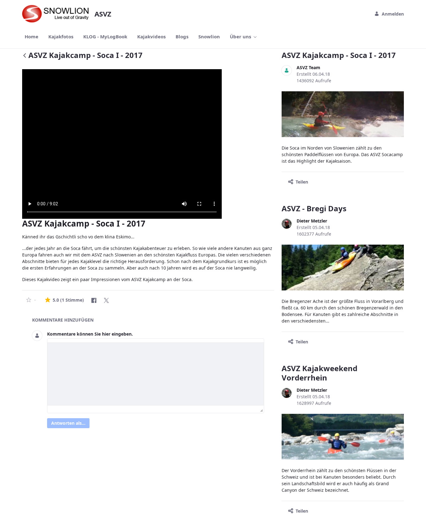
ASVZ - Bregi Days (314, 208)
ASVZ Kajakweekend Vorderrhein (319, 373)
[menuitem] (31, 36)
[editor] (155, 374)
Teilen (302, 182)
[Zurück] (24, 56)
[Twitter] (106, 300)
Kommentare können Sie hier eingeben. (90, 334)
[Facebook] (94, 300)
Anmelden (393, 14)
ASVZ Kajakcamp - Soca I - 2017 (339, 55)
